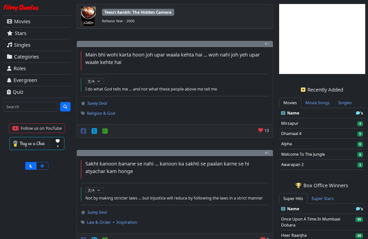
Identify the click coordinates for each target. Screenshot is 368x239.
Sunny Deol (97, 103)
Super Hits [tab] (293, 198)
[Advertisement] (322, 39)
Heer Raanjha (294, 235)
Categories (26, 56)
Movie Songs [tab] (317, 103)
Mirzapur (290, 123)
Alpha (286, 143)
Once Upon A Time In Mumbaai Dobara (310, 222)
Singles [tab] (345, 103)
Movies (22, 21)
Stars (21, 33)
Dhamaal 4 (291, 133)
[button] (37, 128)
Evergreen (25, 80)
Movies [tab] (290, 103)
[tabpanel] (322, 139)
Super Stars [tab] (323, 198)
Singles (22, 45)
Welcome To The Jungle (303, 154)
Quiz (18, 91)
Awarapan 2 (292, 164)
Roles (20, 68)
